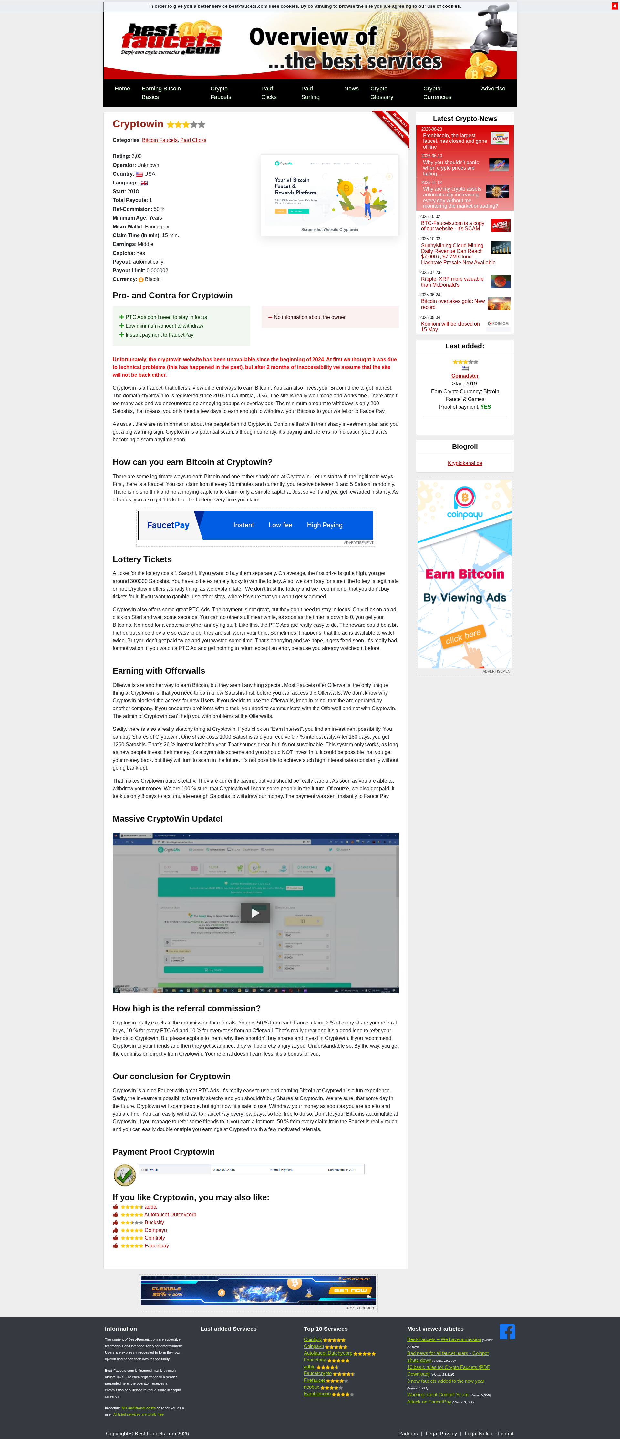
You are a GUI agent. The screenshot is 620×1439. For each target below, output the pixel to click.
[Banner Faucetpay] (255, 528)
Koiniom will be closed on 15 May (450, 326)
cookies (451, 6)
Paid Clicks (269, 92)
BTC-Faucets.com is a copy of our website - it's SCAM (452, 226)
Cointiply (155, 1238)
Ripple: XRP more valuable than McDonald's (452, 282)
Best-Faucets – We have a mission (444, 1339)
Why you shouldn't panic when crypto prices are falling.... (451, 168)
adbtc (151, 1207)
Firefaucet (314, 1380)
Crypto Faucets (221, 92)
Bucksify (154, 1222)
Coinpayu (156, 1230)
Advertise (493, 88)
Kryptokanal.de (465, 463)
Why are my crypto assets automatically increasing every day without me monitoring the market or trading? (460, 197)
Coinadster (465, 376)
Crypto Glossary (381, 92)
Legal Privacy (441, 1433)
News (351, 88)
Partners (408, 1433)
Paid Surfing (310, 92)
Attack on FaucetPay (429, 1401)
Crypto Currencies (437, 92)
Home (122, 88)
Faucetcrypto (318, 1373)
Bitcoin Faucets (160, 140)
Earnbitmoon (317, 1393)
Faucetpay (157, 1245)
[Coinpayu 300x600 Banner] (465, 576)
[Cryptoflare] (258, 1293)
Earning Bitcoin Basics (161, 92)
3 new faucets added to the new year (445, 1381)
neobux (311, 1387)
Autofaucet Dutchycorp (170, 1214)
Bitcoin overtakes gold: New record (453, 304)
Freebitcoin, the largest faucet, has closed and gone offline (455, 141)
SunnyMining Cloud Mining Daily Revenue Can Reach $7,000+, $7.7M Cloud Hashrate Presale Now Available (458, 254)
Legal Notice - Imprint (489, 1433)
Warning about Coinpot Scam (438, 1394)
